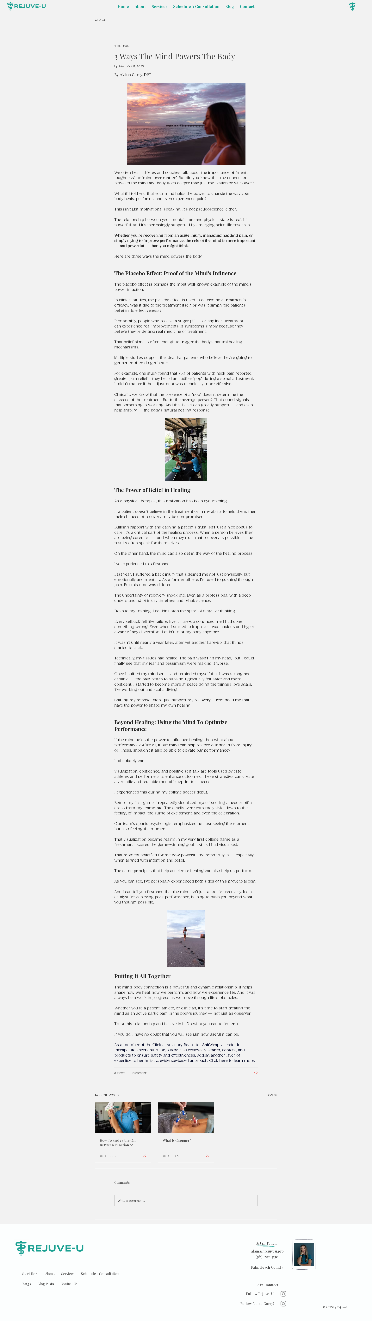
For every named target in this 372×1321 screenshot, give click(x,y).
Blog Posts (49, 1283)
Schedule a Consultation (100, 1273)
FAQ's (30, 1283)
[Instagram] (283, 1294)
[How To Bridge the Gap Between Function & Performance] (123, 1117)
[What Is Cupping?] (186, 1117)
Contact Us (69, 1283)
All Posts (101, 20)
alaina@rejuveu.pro (267, 1251)
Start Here (33, 1273)
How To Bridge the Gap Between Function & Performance (118, 1142)
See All (272, 1094)
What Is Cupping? (177, 1140)
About (53, 1273)
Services (71, 1273)
